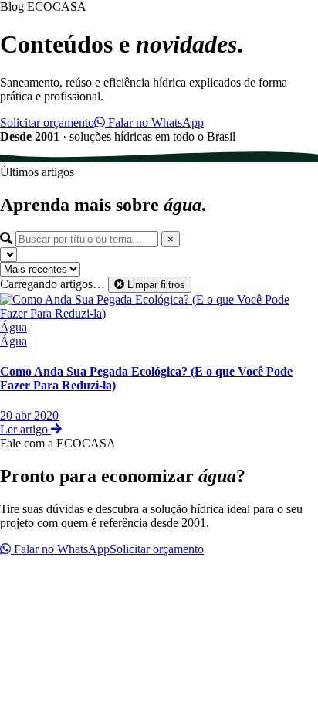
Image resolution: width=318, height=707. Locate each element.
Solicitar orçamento (47, 122)
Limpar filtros (154, 285)
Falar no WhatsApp (154, 122)
